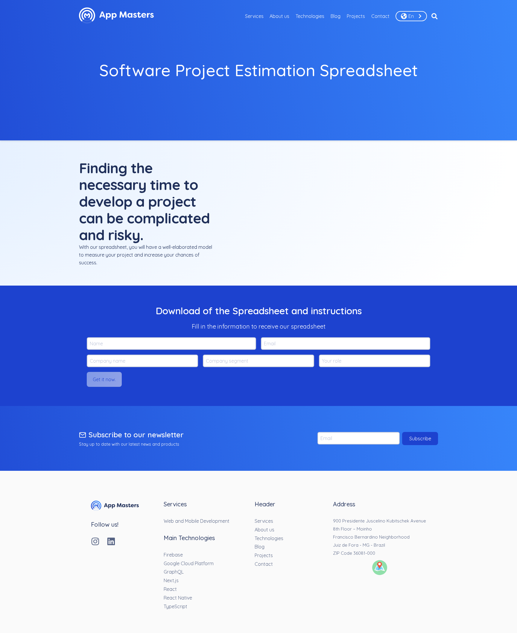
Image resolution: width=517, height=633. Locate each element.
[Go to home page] (115, 509)
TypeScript (175, 606)
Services (254, 16)
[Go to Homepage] (116, 16)
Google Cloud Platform (189, 563)
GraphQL (174, 572)
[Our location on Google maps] (379, 568)
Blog (335, 16)
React (170, 589)
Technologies (310, 16)
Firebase (173, 555)
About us (279, 16)
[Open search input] (434, 16)
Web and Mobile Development (196, 521)
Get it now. (104, 379)
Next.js (171, 580)
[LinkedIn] (115, 542)
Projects (356, 16)
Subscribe (420, 439)
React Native (178, 598)
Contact (380, 16)
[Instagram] (99, 542)
